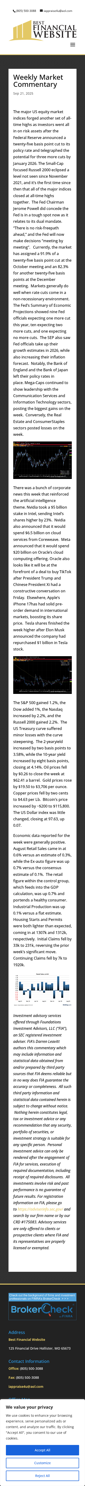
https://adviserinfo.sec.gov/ (40, 1209)
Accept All (42, 1450)
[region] (42, 1442)
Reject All (42, 1475)
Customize (42, 1463)
